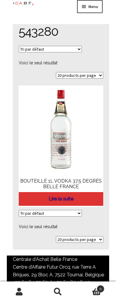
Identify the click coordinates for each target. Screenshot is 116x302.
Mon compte (19, 292)
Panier (89, 287)
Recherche (58, 292)
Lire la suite (61, 199)
